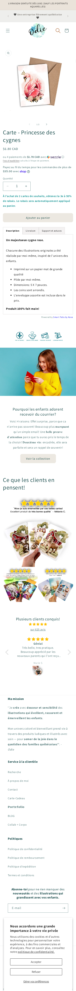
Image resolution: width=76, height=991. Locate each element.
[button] (8, 30)
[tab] (13, 230)
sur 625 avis (38, 629)
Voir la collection (38, 458)
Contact (13, 789)
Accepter (36, 962)
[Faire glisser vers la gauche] (29, 124)
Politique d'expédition (22, 866)
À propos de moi (18, 781)
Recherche (14, 772)
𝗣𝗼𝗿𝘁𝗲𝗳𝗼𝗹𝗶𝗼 (16, 807)
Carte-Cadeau (16, 798)
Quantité (8, 178)
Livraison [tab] (31, 230)
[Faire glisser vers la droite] (46, 124)
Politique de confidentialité (25, 849)
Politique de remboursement (26, 858)
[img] (38, 624)
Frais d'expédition (11, 160)
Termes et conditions (21, 875)
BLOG (11, 816)
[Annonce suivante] (68, 16)
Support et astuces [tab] (52, 230)
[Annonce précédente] (8, 16)
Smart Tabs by (60, 317)
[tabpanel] (38, 274)
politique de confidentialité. (36, 952)
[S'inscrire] (63, 908)
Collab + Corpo (17, 824)
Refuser (36, 972)
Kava (70, 317)
